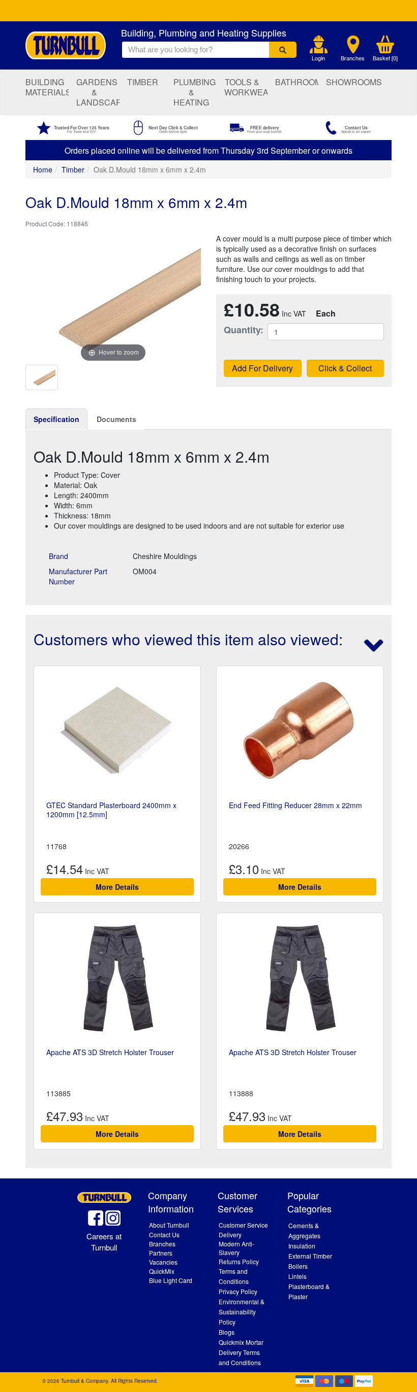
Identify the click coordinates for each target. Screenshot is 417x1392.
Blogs (226, 1332)
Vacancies (163, 1262)
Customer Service (243, 1225)
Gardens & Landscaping (98, 92)
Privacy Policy (238, 1291)
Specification (56, 419)
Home (42, 169)
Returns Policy (239, 1261)
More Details (117, 887)
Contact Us (164, 1234)
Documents (116, 419)
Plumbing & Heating (194, 92)
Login (318, 58)
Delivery (230, 1234)
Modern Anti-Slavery (236, 1248)
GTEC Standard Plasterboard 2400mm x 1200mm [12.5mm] (111, 809)
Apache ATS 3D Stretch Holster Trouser (110, 1052)
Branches (353, 58)
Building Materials (47, 87)
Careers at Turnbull (104, 1241)
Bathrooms (296, 82)
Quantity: (238, 330)
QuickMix (161, 1271)
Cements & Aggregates (304, 1230)
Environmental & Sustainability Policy (241, 1311)
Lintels (297, 1276)
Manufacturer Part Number (78, 576)
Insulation (301, 1245)
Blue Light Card (170, 1280)
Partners (160, 1252)
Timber (142, 82)
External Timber (310, 1255)
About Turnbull (169, 1225)
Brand (58, 556)
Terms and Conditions (234, 1276)
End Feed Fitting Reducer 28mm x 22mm (295, 805)
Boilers (298, 1266)
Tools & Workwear (245, 87)
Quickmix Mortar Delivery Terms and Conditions (241, 1352)
